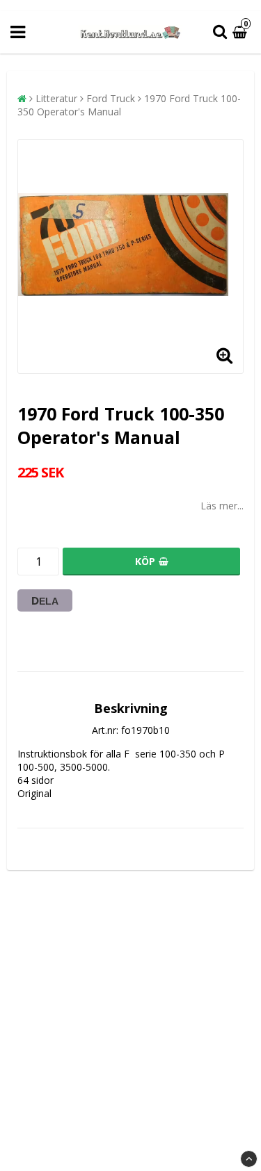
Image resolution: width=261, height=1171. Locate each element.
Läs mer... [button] (222, 505)
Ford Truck (110, 98)
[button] (241, 32)
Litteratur (56, 98)
